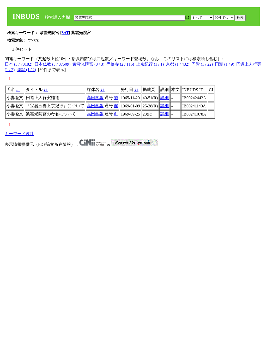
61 (116, 114)
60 (116, 105)
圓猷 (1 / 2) (26, 69)
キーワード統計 (19, 133)
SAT (65, 33)
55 (116, 97)
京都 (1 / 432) (177, 64)
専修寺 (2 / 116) (120, 64)
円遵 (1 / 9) (224, 64)
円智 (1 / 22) (202, 64)
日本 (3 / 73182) (18, 64)
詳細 (164, 97)
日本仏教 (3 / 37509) (52, 64)
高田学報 (95, 97)
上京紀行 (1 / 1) (150, 64)
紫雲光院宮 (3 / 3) (88, 64)
